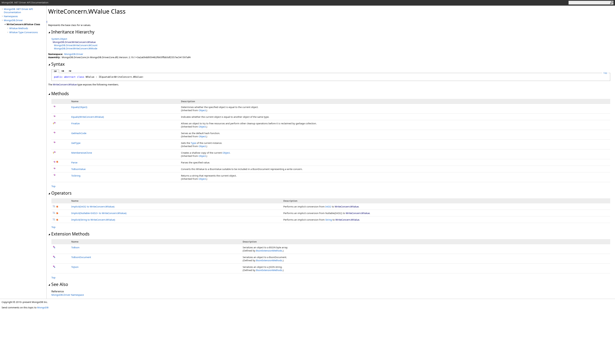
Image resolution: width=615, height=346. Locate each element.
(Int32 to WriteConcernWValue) (93, 206)
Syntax (58, 64)
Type (193, 142)
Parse (74, 162)
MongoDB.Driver (13, 20)
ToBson (75, 247)
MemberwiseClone (81, 152)
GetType (75, 142)
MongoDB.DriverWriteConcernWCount (75, 45)
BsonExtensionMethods (269, 250)
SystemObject (59, 38)
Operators (61, 193)
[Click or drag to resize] (47, 22)
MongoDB (43, 307)
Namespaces (11, 16)
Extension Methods (70, 234)
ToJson (74, 266)
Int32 (328, 206)
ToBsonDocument (81, 257)
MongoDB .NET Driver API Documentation (18, 10)
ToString (75, 175)
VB (63, 71)
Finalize (75, 123)
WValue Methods (18, 28)
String (328, 219)
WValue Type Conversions (23, 32)
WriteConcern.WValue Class (23, 24)
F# (70, 71)
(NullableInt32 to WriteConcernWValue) (99, 213)
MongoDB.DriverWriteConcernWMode (75, 48)
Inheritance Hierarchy (72, 32)
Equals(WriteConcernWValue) (87, 116)
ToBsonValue (78, 169)
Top (53, 186)
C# (55, 71)
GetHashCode (78, 133)
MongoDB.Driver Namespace (67, 294)
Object (202, 110)
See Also (59, 284)
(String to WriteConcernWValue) (93, 219)
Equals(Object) (79, 107)
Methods (60, 93)
